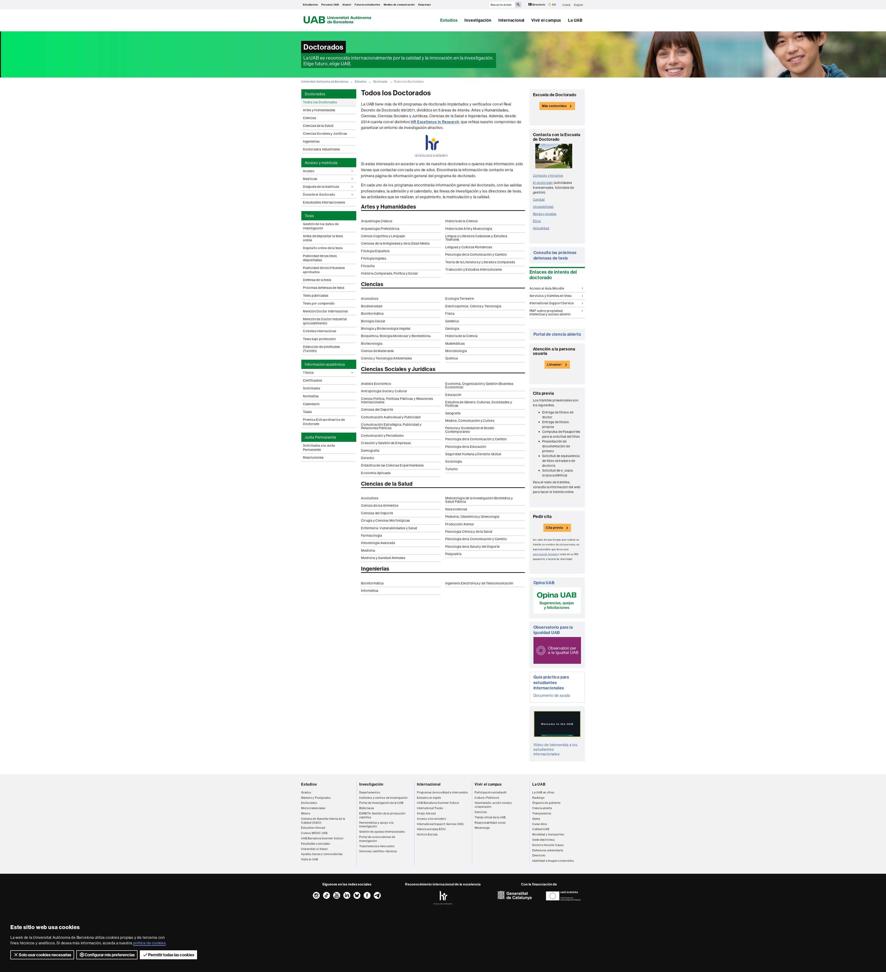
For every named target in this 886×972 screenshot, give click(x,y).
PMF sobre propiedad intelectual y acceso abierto (550, 312)
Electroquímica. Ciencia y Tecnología (473, 306)
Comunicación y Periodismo (382, 436)
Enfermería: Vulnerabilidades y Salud (389, 528)
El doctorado (543, 183)
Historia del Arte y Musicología (468, 229)
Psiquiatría (453, 554)
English (578, 4)
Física (450, 313)
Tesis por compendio (319, 303)
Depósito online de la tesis (323, 248)
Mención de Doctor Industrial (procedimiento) (325, 321)
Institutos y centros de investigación (383, 797)
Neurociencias (456, 509)
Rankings (538, 797)
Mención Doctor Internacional (325, 311)
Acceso (308, 171)
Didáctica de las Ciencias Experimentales (392, 465)
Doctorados (309, 803)
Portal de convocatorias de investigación (377, 839)
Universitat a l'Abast (314, 849)
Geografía (453, 413)
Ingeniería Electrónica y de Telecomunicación (479, 583)
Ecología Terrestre (459, 298)
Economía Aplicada (376, 473)
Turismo (451, 469)
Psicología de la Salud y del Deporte (472, 546)
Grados (306, 792)
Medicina (368, 550)
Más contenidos (554, 106)
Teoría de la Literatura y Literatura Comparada (480, 262)
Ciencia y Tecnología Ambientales (386, 358)
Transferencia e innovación (377, 846)
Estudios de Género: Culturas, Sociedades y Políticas (478, 404)
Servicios (481, 812)
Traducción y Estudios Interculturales (473, 269)
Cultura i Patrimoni (487, 797)
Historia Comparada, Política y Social (389, 273)
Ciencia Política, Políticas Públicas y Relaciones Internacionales (397, 400)
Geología (452, 328)
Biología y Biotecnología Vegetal (385, 328)
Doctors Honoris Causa (548, 845)
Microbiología (456, 351)
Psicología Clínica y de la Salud (468, 531)
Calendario (311, 404)
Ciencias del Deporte (377, 409)
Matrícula (310, 179)
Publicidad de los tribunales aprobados (324, 270)
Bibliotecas (366, 808)
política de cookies (149, 943)
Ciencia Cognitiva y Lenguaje (383, 236)
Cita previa (554, 528)
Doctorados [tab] (315, 94)
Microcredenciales (313, 808)
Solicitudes (311, 388)
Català (566, 4)
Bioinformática (372, 313)
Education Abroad (313, 827)
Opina (536, 818)
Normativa (311, 396)
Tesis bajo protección (319, 339)
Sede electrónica (543, 839)
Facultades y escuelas (315, 843)
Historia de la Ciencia (461, 221)
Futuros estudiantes (367, 4)
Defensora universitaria (547, 850)
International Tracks (430, 808)
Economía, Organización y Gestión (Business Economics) (479, 385)
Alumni (346, 4)
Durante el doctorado (319, 194)
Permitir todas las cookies (171, 954)
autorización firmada (545, 554)
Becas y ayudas (545, 214)
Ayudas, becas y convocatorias (322, 854)
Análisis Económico (376, 384)
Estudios (449, 20)
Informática (369, 591)
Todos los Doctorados (320, 102)
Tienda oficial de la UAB (490, 817)
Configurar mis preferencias (110, 954)
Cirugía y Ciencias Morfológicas (385, 520)
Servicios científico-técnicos (378, 851)
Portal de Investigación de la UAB (381, 803)
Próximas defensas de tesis (323, 288)
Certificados (312, 380)
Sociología (453, 461)
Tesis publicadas (316, 295)
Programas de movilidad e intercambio (442, 792)
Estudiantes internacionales (324, 202)
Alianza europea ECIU (431, 829)
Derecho (367, 458)
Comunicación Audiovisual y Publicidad (391, 417)
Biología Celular (373, 321)
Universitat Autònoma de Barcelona (324, 81)
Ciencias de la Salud (318, 126)
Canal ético (539, 824)
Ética (537, 221)
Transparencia (541, 813)
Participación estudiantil (490, 792)
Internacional (511, 20)
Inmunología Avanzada (378, 543)
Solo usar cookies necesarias (45, 954)
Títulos (308, 373)
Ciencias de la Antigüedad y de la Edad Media (395, 243)
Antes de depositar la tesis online (323, 238)
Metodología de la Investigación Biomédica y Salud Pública (479, 500)
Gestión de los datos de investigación (320, 226)
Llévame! (554, 364)
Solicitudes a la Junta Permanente (319, 447)
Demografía (370, 451)
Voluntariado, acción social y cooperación (493, 804)
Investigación (477, 20)
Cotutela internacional (319, 331)
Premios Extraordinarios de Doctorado (324, 422)
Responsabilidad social (490, 822)
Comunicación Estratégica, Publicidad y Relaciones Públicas (391, 426)
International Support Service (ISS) (440, 824)
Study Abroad (426, 813)
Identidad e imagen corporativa (553, 860)
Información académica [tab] (325, 364)
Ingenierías (311, 141)
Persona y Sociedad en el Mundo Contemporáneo (469, 430)
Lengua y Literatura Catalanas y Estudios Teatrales (476, 238)
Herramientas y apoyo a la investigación (376, 824)
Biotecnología (371, 343)
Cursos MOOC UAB (314, 833)
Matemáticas (455, 343)
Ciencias (309, 118)
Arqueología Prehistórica (380, 229)
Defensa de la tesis (317, 280)
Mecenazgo (482, 827)
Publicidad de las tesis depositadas (320, 258)
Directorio (539, 4)
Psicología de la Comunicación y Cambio (476, 254)
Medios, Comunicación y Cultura (469, 421)
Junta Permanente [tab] (320, 437)
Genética (452, 321)
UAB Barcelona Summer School (322, 838)
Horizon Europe (427, 834)
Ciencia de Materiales (377, 351)
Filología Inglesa (373, 258)
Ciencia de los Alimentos (379, 505)
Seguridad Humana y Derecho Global (473, 454)
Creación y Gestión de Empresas (386, 443)
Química (451, 358)
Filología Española (375, 251)
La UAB (575, 20)
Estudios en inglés (429, 797)
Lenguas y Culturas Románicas (468, 247)
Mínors (305, 813)
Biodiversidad (371, 306)
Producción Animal (459, 524)
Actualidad (541, 228)
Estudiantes (310, 4)
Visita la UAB (309, 859)
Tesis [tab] (309, 215)
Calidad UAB (540, 829)
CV (553, 4)
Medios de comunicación (399, 4)
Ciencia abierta (542, 808)
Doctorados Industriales (321, 149)
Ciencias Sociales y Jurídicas (325, 134)
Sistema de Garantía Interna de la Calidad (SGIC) (323, 820)
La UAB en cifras (543, 792)
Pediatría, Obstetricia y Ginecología (472, 516)
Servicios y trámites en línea (551, 296)
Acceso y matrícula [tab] (321, 162)
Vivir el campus (546, 20)
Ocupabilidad (543, 207)
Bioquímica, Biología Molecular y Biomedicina (395, 336)
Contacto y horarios (548, 175)
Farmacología (371, 535)
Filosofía (367, 266)
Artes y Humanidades (319, 110)
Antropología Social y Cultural (384, 391)
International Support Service (552, 303)
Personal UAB (330, 4)
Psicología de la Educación (465, 447)
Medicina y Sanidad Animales (383, 558)
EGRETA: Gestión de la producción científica (382, 815)
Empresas (424, 4)
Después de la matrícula (321, 187)
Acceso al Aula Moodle (547, 288)
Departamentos (369, 792)
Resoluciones (313, 457)
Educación (453, 395)
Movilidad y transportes (548, 834)
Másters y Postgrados (316, 797)
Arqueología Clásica (376, 221)
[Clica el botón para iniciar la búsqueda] (518, 4)
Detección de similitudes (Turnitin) (321, 349)
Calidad (539, 199)
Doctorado (380, 81)
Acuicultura (369, 298)
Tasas (307, 412)
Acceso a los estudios (431, 818)
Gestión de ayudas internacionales (382, 831)
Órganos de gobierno (546, 803)
